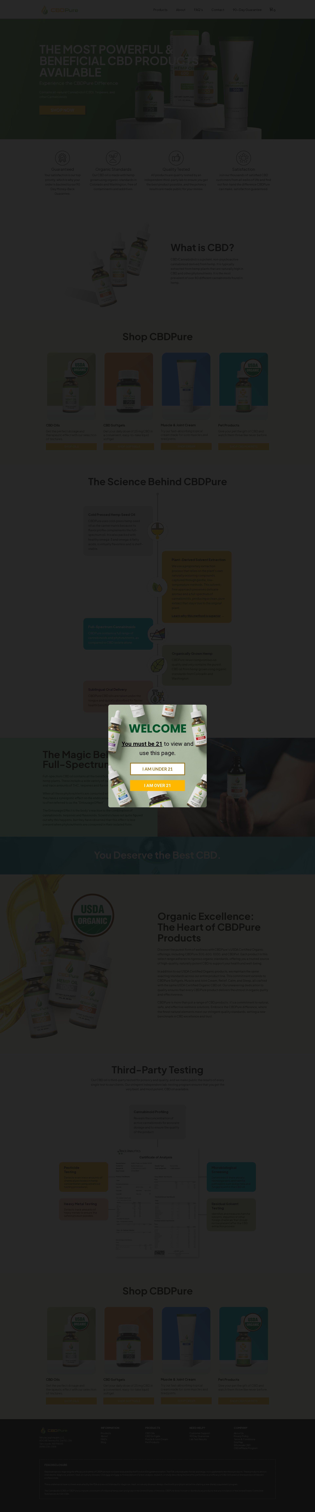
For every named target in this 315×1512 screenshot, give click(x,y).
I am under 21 (157, 769)
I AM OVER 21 (157, 785)
